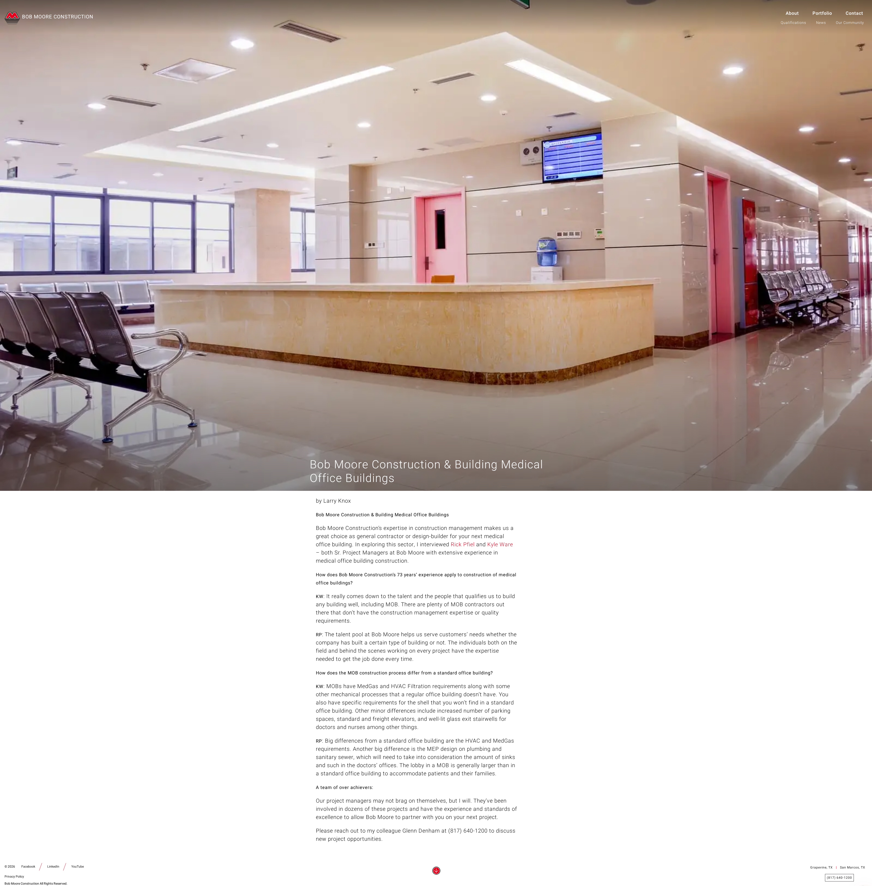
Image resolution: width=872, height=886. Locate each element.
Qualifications (793, 22)
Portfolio (822, 13)
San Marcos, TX (852, 867)
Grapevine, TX (821, 867)
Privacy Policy (14, 876)
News (821, 22)
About (792, 13)
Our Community (850, 22)
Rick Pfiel (463, 545)
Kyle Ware (500, 545)
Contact (854, 13)
